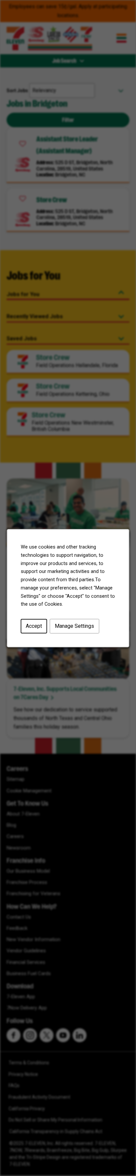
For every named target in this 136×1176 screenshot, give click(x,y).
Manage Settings (74, 626)
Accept (34, 626)
